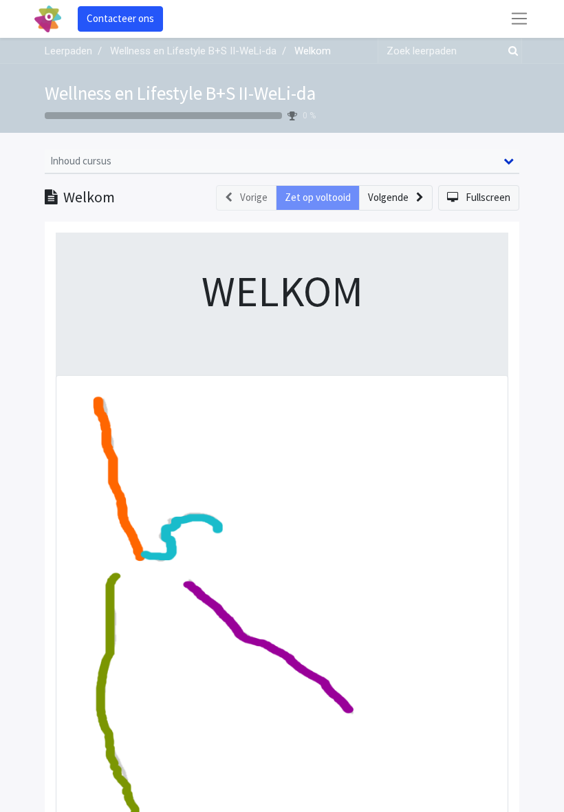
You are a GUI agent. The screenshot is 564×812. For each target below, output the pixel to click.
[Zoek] (510, 51)
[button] (396, 198)
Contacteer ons (120, 18)
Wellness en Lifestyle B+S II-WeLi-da (180, 93)
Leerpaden (68, 51)
